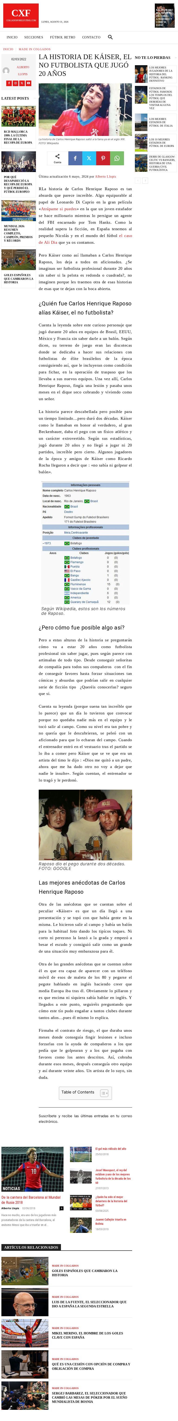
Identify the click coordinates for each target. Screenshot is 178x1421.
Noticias (11, 1188)
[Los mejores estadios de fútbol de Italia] (141, 122)
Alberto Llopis (23, 71)
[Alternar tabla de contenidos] (102, 1093)
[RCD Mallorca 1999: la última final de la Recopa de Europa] (18, 116)
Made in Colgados (35, 49)
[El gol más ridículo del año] (81, 1154)
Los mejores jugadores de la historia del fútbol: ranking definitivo (160, 74)
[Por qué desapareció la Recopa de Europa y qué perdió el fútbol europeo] (18, 161)
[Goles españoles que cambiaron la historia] (18, 259)
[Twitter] (22, 83)
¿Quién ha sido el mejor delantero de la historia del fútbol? (111, 1201)
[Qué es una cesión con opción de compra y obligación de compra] (24, 1364)
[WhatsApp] (117, 158)
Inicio (8, 49)
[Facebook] (9, 83)
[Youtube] (28, 83)
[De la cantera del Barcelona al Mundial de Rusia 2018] (32, 1169)
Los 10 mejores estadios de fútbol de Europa (161, 143)
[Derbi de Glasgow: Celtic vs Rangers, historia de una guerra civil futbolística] (141, 163)
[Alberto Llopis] (7, 70)
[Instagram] (15, 83)
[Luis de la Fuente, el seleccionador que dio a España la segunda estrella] (24, 1302)
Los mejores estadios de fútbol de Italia (161, 122)
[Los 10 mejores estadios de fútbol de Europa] (141, 143)
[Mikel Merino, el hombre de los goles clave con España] (24, 1333)
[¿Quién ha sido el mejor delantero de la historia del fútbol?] (81, 1202)
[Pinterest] (103, 158)
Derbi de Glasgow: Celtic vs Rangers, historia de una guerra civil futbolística (162, 163)
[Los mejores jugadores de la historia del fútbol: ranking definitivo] (141, 74)
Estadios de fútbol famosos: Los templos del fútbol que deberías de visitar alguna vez (160, 98)
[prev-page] (138, 181)
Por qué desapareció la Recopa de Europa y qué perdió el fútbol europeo (18, 184)
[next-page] (145, 181)
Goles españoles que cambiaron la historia (18, 279)
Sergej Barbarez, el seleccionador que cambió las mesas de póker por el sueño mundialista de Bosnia (89, 1398)
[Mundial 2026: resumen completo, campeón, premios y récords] (18, 210)
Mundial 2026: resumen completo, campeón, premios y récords (18, 233)
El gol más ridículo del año (110, 1148)
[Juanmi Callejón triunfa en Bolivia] (81, 1225)
